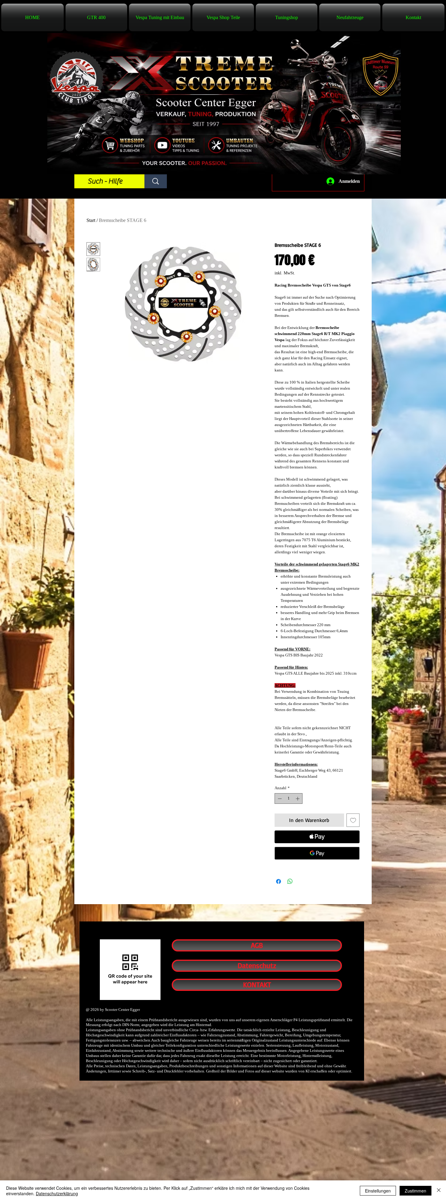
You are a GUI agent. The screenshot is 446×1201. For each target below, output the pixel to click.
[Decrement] (279, 798)
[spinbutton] (289, 798)
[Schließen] (438, 1190)
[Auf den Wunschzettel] (353, 820)
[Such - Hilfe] (155, 181)
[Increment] (298, 798)
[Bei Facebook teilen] (278, 881)
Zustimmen (415, 1191)
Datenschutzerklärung (57, 1193)
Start (90, 220)
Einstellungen (378, 1191)
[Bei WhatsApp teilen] (290, 881)
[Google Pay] (317, 853)
